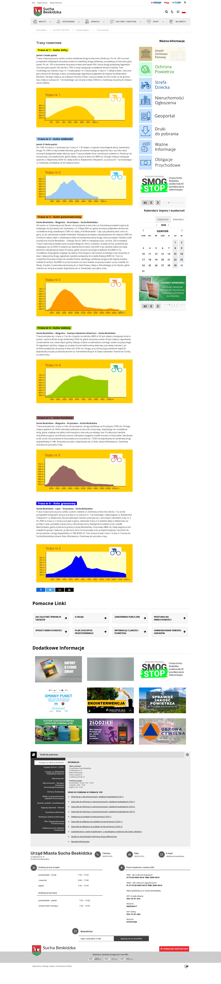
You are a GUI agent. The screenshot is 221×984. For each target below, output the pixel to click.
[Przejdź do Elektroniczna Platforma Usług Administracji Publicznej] (176, 2)
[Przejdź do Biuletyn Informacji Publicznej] (166, 2)
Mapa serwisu (42, 3)
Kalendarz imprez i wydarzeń (164, 210)
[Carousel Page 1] (163, 202)
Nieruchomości (58, 778)
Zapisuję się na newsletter (131, 939)
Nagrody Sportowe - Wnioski (52, 808)
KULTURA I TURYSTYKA (61, 30)
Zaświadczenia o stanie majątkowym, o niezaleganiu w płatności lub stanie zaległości (106, 831)
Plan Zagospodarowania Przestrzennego (54, 822)
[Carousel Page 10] (172, 306)
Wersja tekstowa (56, 3)
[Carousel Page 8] (180, 202)
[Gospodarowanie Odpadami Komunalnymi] (58, 731)
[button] (172, 12)
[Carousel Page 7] (178, 202)
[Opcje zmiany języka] (184, 12)
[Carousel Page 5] (173, 202)
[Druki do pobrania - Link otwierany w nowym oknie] (162, 138)
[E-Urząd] (156, 2)
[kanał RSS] (185, 2)
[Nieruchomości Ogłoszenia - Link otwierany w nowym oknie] (162, 107)
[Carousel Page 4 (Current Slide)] (171, 202)
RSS (33, 3)
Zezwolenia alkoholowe (54, 812)
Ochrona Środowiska (55, 792)
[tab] (178, 219)
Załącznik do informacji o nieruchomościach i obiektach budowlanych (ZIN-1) (103, 801)
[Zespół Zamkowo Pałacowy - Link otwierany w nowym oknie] (162, 60)
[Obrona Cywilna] (162, 731)
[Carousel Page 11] (174, 306)
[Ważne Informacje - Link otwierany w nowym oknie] (162, 153)
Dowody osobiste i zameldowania (50, 803)
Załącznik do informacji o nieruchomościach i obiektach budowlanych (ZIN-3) (103, 811)
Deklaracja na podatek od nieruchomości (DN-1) (91, 816)
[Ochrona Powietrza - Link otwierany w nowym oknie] (162, 76)
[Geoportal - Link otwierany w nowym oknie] (162, 122)
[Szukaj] (166, 12)
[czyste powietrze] (110, 731)
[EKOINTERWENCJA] (110, 700)
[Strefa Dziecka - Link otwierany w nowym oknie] (162, 91)
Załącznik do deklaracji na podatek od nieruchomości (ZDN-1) (96, 821)
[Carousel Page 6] (176, 202)
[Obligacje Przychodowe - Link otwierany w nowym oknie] (162, 169)
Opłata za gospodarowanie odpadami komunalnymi (53, 797)
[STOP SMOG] (162, 669)
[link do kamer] (178, 12)
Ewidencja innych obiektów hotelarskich (53, 829)
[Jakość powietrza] (162, 700)
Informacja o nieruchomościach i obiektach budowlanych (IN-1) (97, 796)
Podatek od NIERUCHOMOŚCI (51, 763)
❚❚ (144, 202)
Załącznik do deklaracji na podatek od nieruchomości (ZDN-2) (96, 826)
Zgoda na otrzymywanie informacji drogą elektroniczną (94, 836)
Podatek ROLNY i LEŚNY (54, 767)
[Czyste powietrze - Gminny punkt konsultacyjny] (58, 700)
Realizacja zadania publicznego (51, 817)
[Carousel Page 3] (168, 202)
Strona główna (41, 30)
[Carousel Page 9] (183, 202)
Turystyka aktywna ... (83, 30)
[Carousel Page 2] (166, 202)
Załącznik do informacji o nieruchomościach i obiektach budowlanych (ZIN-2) (103, 806)
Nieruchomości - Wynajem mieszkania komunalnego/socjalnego (53, 785)
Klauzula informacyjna (80, 841)
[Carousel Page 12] (176, 306)
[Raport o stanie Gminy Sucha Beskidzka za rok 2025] (58, 669)
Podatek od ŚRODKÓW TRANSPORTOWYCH (54, 773)
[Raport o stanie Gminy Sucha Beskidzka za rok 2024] (110, 669)
